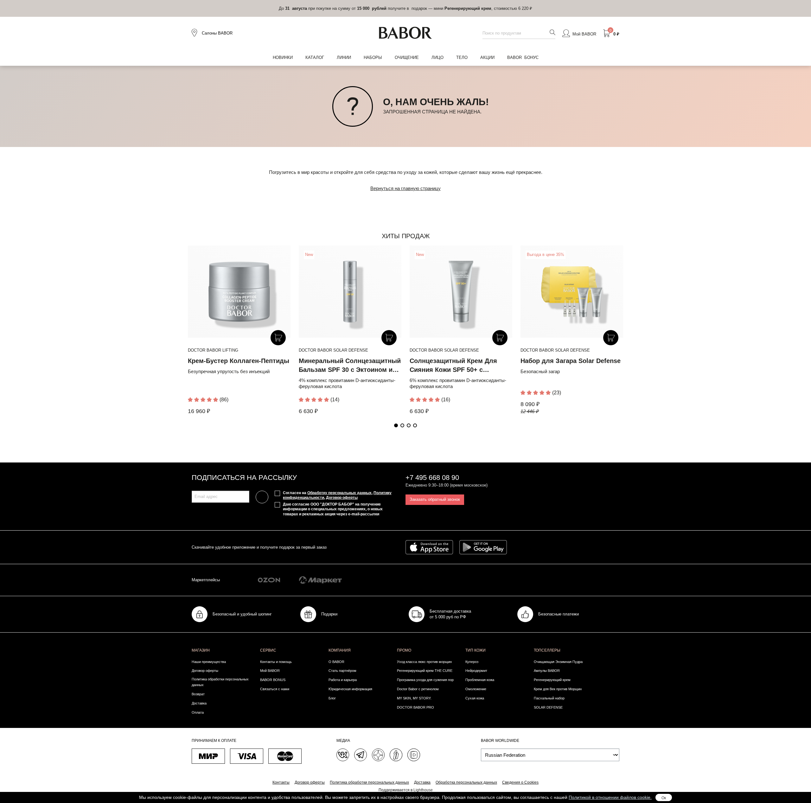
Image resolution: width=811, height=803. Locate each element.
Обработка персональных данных (466, 782)
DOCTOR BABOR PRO (415, 707)
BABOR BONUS (272, 680)
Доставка (199, 703)
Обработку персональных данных (339, 493)
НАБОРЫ (373, 57)
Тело (462, 57)
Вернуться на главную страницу (405, 188)
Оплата (198, 712)
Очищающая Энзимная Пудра (558, 662)
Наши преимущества (209, 662)
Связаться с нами (274, 689)
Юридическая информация (350, 689)
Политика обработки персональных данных (220, 682)
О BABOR (336, 662)
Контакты (281, 782)
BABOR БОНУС (523, 57)
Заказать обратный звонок (435, 499)
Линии (344, 57)
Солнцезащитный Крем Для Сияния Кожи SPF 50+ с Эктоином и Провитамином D (455, 369)
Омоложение (475, 689)
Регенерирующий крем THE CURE (424, 670)
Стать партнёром (342, 670)
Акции (487, 57)
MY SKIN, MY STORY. (414, 698)
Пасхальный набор (549, 698)
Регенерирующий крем (552, 680)
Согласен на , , (337, 495)
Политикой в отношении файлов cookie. (610, 797)
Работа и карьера (343, 680)
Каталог (314, 57)
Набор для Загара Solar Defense (570, 360)
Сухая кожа (474, 698)
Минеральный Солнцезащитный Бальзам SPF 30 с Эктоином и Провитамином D (350, 369)
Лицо (437, 57)
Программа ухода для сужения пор (425, 680)
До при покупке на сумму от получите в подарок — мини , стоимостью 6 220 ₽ (405, 8)
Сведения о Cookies (520, 782)
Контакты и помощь (276, 662)
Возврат (198, 694)
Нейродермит (476, 670)
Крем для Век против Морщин (558, 689)
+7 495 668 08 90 (432, 477)
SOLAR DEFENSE (548, 707)
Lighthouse (423, 790)
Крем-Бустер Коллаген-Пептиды (238, 360)
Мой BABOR (270, 670)
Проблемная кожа (479, 680)
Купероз (471, 662)
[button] (396, 425)
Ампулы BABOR (547, 670)
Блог (332, 698)
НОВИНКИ (283, 57)
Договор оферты (342, 497)
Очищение (407, 57)
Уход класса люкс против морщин (424, 662)
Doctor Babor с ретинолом (418, 689)
